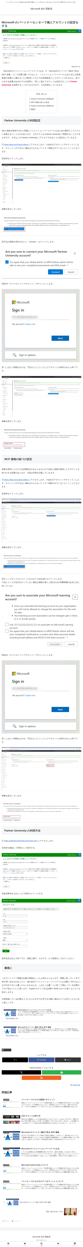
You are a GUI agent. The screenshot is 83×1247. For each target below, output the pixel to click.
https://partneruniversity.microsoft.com (20, 841)
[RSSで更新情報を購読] (41, 1078)
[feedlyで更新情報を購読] (61, 1072)
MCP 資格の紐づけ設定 (40, 102)
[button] (68, 1059)
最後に (33, 109)
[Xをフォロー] (21, 1072)
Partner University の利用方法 (42, 106)
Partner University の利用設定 (42, 99)
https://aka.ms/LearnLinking (16, 144)
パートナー (7, 1050)
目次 (38, 94)
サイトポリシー (41, 1240)
